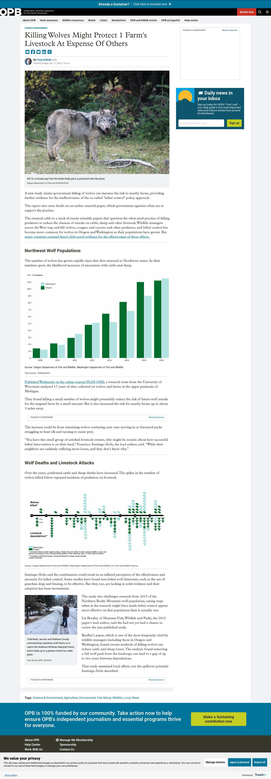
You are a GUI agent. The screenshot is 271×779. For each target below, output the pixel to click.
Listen (103, 20)
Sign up (234, 123)
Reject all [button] (259, 762)
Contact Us (67, 749)
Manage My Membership (76, 740)
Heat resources (49, 20)
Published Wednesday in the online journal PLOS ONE (64, 382)
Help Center (32, 744)
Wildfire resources (73, 20)
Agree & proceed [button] (239, 762)
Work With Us (34, 749)
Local (127, 698)
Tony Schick (44, 59)
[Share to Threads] (49, 52)
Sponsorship (68, 744)
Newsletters (119, 20)
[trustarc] (260, 775)
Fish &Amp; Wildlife (109, 698)
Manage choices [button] (215, 762)
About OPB (29, 20)
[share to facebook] (33, 52)
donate (246, 12)
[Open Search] (260, 12)
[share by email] (27, 52)
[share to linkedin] (44, 52)
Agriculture (71, 698)
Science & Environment (48, 698)
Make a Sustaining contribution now (218, 719)
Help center (191, 20)
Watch (91, 20)
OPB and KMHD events (143, 20)
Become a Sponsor (156, 417)
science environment (36, 28)
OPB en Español (170, 20)
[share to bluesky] (38, 52)
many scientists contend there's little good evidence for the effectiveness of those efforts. (87, 237)
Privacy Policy (11, 775)
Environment (87, 698)
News (135, 698)
